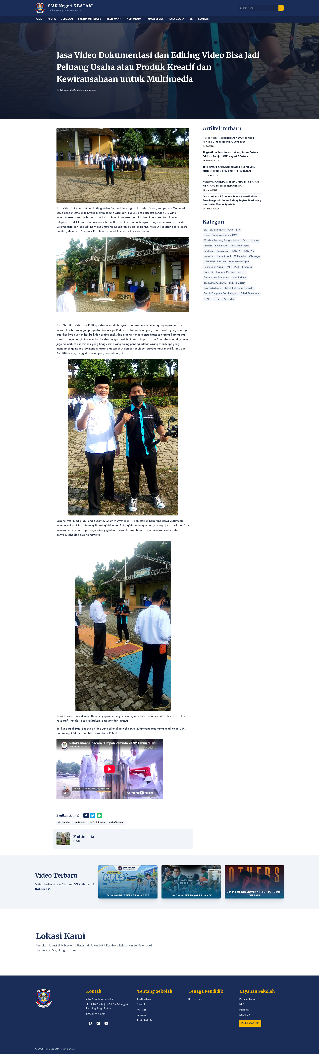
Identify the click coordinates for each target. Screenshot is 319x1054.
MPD (241, 1004)
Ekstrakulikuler (145, 1020)
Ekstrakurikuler (89, 19)
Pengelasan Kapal (239, 262)
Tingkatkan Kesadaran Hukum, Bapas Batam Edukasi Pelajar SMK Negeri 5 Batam (230, 155)
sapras (242, 272)
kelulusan (209, 251)
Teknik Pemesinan (250, 294)
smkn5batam (116, 822)
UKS (232, 299)
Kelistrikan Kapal (240, 246)
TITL (216, 299)
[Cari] (281, 8)
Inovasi (208, 246)
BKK (238, 230)
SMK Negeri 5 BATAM (65, 1049)
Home (38, 19)
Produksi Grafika (225, 272)
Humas (255, 240)
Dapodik (244, 1010)
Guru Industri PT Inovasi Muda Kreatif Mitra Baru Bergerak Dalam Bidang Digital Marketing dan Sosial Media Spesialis (232, 200)
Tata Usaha (176, 19)
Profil (52, 19)
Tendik (207, 299)
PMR (229, 267)
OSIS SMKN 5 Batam (215, 262)
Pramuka (247, 267)
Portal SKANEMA (250, 1023)
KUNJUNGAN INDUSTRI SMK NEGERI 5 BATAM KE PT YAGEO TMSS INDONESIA (231, 184)
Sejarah (141, 1004)
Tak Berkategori (212, 288)
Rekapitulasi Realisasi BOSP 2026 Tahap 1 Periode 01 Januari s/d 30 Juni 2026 (228, 140)
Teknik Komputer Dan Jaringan (220, 294)
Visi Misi (141, 1010)
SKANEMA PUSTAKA (215, 283)
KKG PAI (236, 251)
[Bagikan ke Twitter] (92, 815)
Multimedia (90, 90)
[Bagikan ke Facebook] (86, 815)
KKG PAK (249, 251)
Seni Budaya (239, 278)
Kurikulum (134, 19)
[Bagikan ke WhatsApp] (99, 815)
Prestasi (208, 272)
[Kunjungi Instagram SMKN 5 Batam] (98, 1023)
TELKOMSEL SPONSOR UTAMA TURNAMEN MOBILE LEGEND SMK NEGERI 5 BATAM (229, 169)
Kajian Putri (221, 246)
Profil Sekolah (144, 999)
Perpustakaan (247, 999)
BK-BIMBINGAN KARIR (221, 230)
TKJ (224, 299)
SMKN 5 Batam (97, 822)
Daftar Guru (195, 999)
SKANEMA (244, 1015)
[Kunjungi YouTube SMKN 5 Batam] (106, 1023)
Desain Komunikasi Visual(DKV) (221, 235)
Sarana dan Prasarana (216, 278)
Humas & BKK (155, 19)
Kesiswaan (113, 19)
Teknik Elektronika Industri (239, 288)
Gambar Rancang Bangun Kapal (221, 240)
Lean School (224, 256)
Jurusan (67, 19)
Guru (245, 240)
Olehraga (254, 256)
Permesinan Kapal (213, 267)
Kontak (203, 19)
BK (191, 19)
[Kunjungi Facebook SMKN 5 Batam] (90, 1023)
